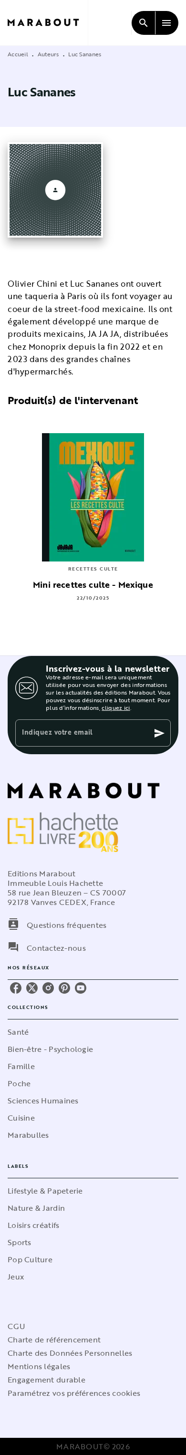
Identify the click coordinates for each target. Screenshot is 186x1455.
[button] (93, 1031)
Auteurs (48, 54)
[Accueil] (48, 22)
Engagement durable (46, 1379)
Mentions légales (39, 1366)
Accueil (18, 54)
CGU (16, 1326)
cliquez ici (116, 707)
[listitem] (16, 988)
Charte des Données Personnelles (70, 1353)
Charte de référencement (54, 1339)
